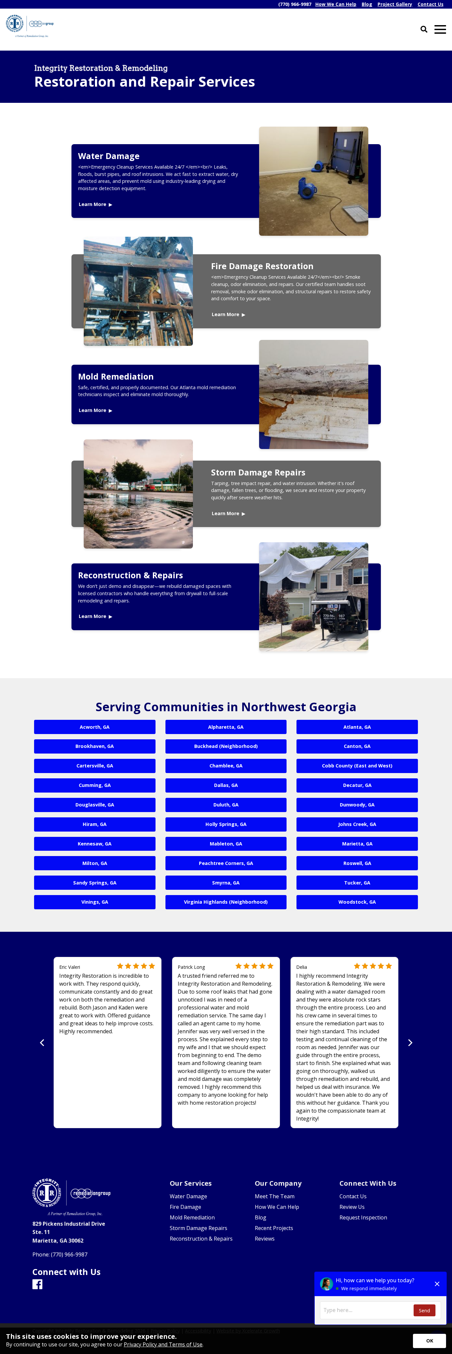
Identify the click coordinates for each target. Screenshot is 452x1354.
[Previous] (42, 1042)
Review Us (352, 1207)
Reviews (265, 1238)
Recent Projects (274, 1228)
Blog (260, 1217)
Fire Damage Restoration (262, 265)
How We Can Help (277, 1207)
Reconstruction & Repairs (130, 575)
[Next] (409, 1042)
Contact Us (353, 1196)
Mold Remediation (116, 376)
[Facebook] (37, 1284)
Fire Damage (185, 1207)
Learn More (92, 204)
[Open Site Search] (424, 29)
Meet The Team (274, 1196)
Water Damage (109, 155)
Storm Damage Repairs (258, 472)
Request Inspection (363, 1217)
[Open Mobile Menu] (440, 29)
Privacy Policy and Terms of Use (163, 1344)
